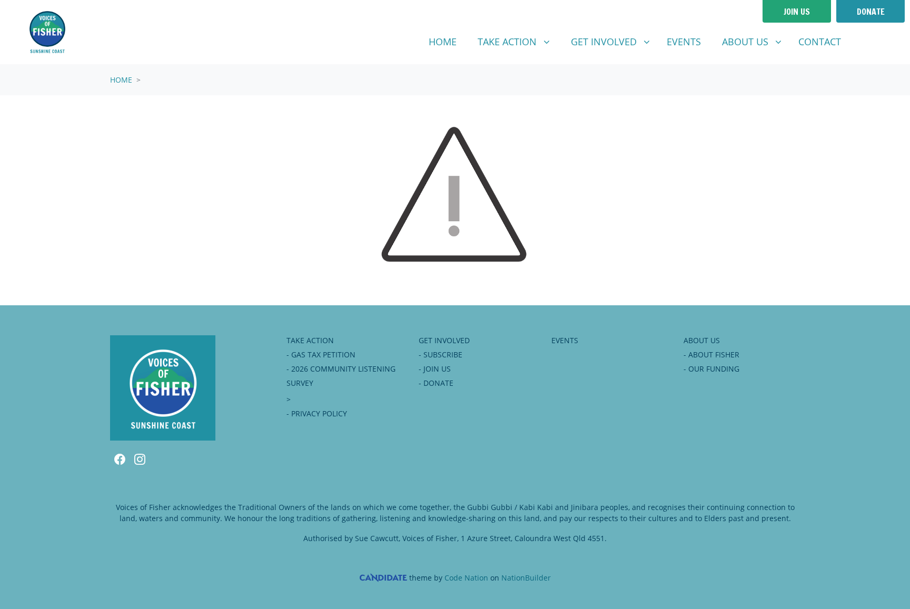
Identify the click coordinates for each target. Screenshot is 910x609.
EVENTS (564, 340)
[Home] (47, 32)
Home (443, 41)
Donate (871, 11)
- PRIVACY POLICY (316, 413)
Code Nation (466, 578)
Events (684, 41)
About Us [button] (755, 41)
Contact (819, 41)
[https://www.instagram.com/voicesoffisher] (880, 42)
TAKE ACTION (310, 340)
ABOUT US (702, 340)
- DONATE (436, 383)
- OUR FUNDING (711, 369)
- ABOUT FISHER (711, 355)
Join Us (797, 11)
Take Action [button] (517, 41)
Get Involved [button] (614, 41)
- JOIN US (435, 369)
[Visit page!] (863, 42)
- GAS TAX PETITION (320, 355)
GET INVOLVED (444, 340)
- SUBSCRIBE (440, 355)
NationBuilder (526, 578)
